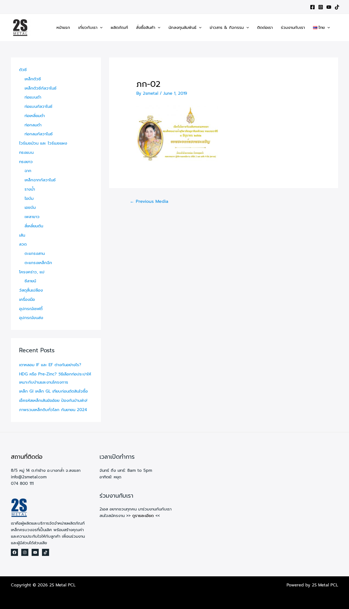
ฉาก (28, 171)
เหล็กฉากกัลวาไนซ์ (40, 180)
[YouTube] (328, 7)
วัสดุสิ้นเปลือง (31, 290)
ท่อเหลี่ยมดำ (35, 116)
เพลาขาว (32, 217)
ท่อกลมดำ (33, 125)
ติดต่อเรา (265, 27)
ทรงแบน (26, 152)
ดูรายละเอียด (143, 516)
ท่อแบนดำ (33, 97)
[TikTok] (337, 7)
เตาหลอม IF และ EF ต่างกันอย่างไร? (50, 365)
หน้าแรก (63, 27)
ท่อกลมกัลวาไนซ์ (39, 134)
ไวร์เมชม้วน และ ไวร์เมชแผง (43, 143)
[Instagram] (320, 7)
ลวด (23, 244)
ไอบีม (29, 198)
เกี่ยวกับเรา (87, 27)
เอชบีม (30, 207)
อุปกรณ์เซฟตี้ (31, 309)
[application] (100, 27)
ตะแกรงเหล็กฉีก (38, 263)
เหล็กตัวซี (33, 79)
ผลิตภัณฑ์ (119, 27)
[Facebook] (312, 7)
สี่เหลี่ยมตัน (34, 226)
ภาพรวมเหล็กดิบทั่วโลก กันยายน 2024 (53, 410)
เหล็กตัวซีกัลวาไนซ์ (40, 88)
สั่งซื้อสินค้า (145, 27)
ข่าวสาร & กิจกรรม (227, 27)
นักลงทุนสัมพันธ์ (182, 27)
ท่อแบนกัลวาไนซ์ (38, 106)
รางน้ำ (30, 189)
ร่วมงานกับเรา (293, 27)
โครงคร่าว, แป (31, 272)
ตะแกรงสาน (35, 253)
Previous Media (149, 201)
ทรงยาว (26, 162)
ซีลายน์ (30, 281)
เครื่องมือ (27, 299)
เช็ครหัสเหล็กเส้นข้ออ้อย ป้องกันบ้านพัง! (53, 400)
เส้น (22, 235)
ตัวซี (23, 70)
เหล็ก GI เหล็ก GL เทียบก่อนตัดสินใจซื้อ (53, 391)
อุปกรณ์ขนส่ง (31, 318)
